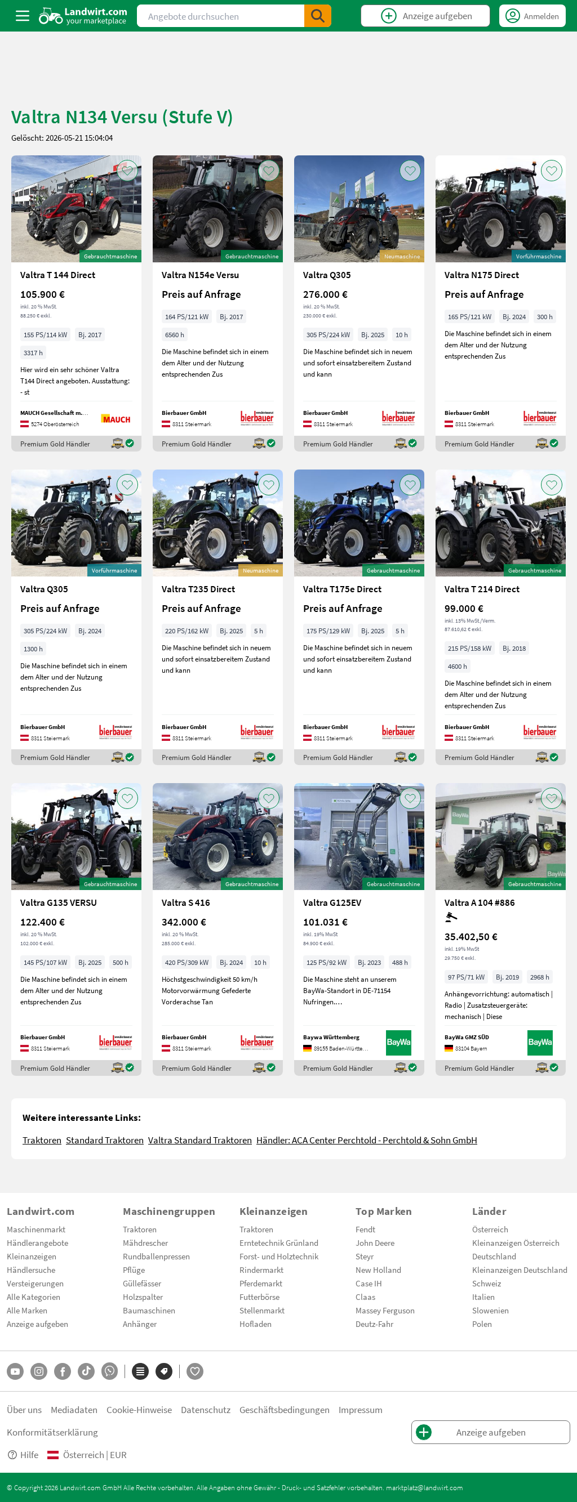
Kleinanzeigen (31, 1256)
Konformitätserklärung (52, 1431)
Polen (482, 1323)
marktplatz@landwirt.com (424, 1487)
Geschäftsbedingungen (284, 1409)
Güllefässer (142, 1283)
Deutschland (494, 1256)
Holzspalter (143, 1296)
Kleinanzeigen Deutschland (519, 1269)
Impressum (361, 1409)
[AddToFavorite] (127, 170)
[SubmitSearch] (317, 16)
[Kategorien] (140, 1371)
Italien (483, 1296)
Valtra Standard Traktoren (200, 1139)
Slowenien (490, 1310)
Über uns (24, 1409)
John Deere (375, 1242)
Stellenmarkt (262, 1310)
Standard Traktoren (105, 1139)
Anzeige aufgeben (37, 1323)
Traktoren (42, 1139)
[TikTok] (86, 1371)
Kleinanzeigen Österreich (516, 1242)
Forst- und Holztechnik (278, 1256)
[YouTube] (15, 1371)
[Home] (83, 16)
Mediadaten (74, 1409)
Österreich (490, 1229)
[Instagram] (38, 1371)
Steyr (365, 1256)
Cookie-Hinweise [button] (139, 1409)
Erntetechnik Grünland (278, 1242)
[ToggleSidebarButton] (22, 16)
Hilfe (29, 1454)
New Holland (378, 1269)
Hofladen (255, 1323)
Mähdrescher (145, 1242)
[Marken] (164, 1371)
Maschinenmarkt (36, 1229)
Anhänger (140, 1323)
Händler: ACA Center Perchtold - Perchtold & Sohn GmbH (366, 1139)
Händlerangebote (37, 1242)
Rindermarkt (261, 1269)
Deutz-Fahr (374, 1323)
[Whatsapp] (109, 1371)
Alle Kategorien (33, 1296)
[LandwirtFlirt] (195, 1371)
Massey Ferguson (385, 1310)
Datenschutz (205, 1409)
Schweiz (486, 1283)
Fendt (365, 1229)
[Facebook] (62, 1371)
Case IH (369, 1283)
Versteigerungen (35, 1283)
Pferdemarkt (260, 1283)
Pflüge (134, 1269)
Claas (365, 1296)
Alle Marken (27, 1310)
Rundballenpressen (156, 1256)
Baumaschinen (149, 1310)
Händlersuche (31, 1269)
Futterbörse (259, 1296)
